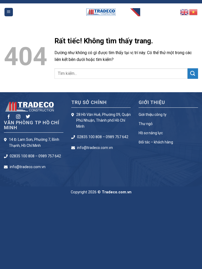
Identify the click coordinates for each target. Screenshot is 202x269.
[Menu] (8, 12)
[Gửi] (193, 73)
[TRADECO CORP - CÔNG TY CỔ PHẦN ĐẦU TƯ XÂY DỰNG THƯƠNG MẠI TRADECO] (101, 12)
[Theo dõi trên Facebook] (9, 117)
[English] (184, 12)
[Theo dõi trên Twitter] (28, 117)
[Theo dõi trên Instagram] (18, 117)
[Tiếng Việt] (193, 12)
